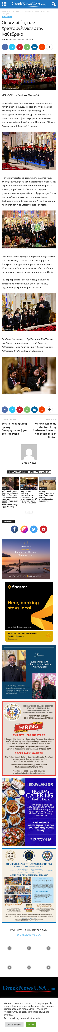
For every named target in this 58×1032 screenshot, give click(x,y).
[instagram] (24, 529)
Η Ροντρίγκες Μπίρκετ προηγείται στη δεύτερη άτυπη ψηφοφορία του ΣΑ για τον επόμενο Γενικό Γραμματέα (28, 497)
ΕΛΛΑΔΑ (5, 488)
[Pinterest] (19, 47)
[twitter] (33, 529)
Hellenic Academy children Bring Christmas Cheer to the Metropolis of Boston (44, 430)
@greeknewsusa (29, 934)
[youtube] (43, 529)
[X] (12, 47)
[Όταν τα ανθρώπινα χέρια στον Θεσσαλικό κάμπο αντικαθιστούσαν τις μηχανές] (47, 483)
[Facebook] (5, 47)
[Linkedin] (34, 47)
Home (4, 11)
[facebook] (14, 529)
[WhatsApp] (27, 47)
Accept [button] (31, 1025)
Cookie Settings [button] (14, 1025)
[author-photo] (29, 452)
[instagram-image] (9, 947)
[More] (49, 47)
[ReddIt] (42, 47)
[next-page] (31, 512)
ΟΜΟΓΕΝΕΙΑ (14, 11)
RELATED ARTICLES (17, 472)
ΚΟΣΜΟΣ (24, 488)
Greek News (9, 39)
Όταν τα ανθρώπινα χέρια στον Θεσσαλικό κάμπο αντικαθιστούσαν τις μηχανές (46, 496)
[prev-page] (27, 512)
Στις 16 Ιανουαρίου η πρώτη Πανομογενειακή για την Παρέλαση (14, 428)
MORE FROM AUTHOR (39, 472)
